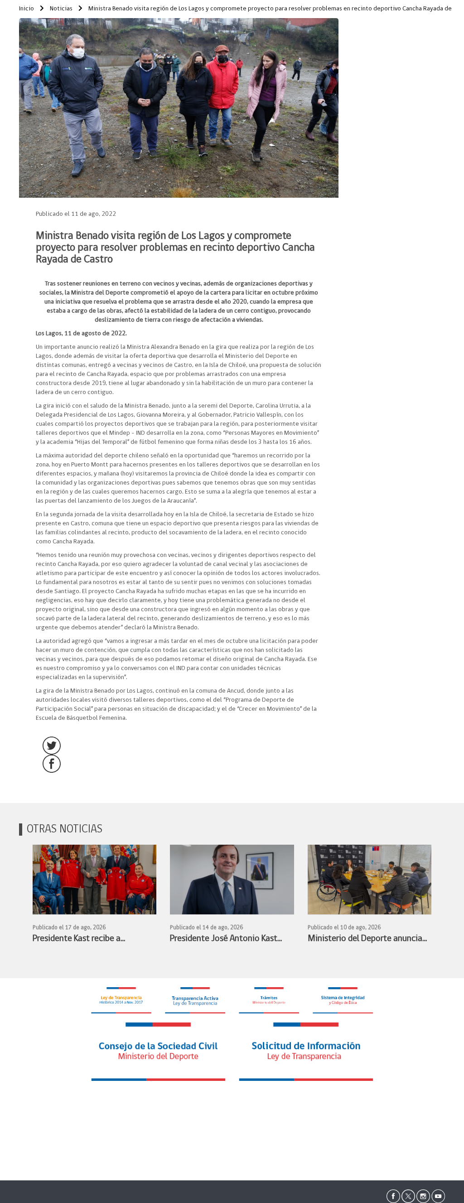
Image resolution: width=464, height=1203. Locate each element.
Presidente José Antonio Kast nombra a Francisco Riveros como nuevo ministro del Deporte (223, 940)
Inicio (26, 8)
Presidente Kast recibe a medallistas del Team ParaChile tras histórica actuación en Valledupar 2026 (90, 940)
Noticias (60, 8)
